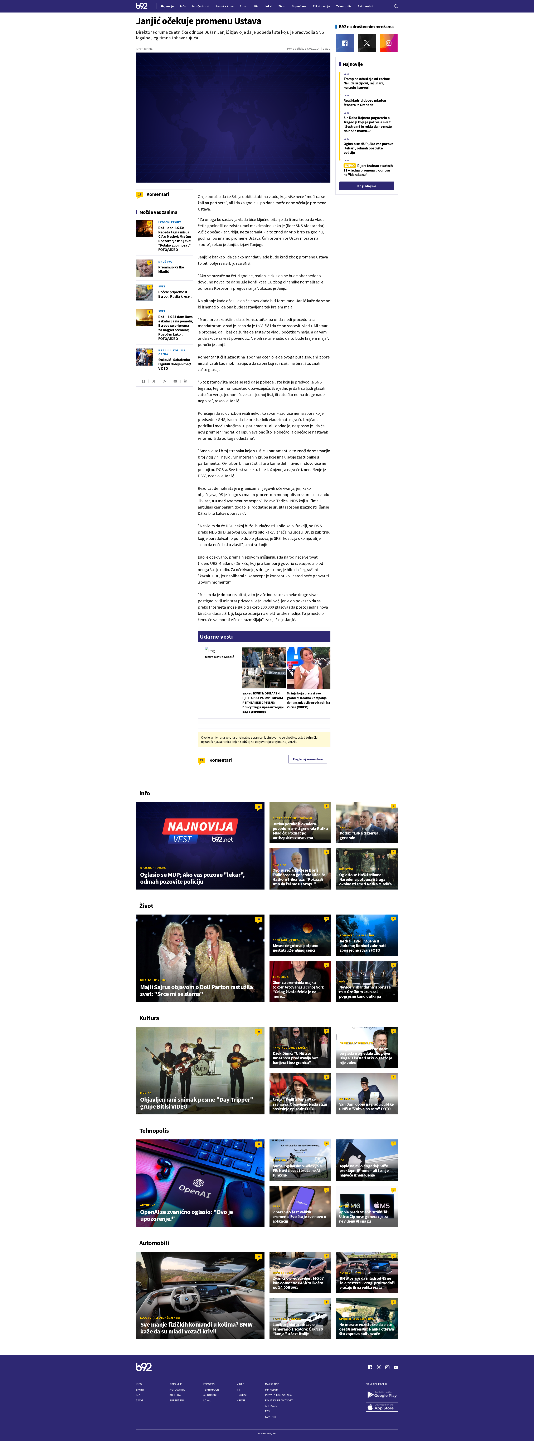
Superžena (177, 1400)
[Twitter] (367, 43)
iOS (342, 1160)
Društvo (165, 261)
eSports (209, 1384)
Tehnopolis (211, 1389)
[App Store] (382, 1407)
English (242, 1395)
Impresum (271, 1389)
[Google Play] (382, 1395)
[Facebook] (345, 43)
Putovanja (177, 1389)
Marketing (272, 1384)
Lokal (207, 1400)
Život (140, 1400)
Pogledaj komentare (308, 759)
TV (238, 1389)
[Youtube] (396, 1367)
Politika (279, 864)
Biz (138, 1395)
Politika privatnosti (279, 1400)
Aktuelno (347, 1098)
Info (139, 1384)
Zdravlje (176, 1384)
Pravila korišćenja (278, 1395)
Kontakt (271, 1416)
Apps (276, 1206)
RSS (267, 1411)
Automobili (211, 1395)
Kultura (175, 1395)
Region (345, 827)
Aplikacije (272, 1406)
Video (241, 1384)
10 (149, 351)
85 (149, 262)
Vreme (241, 1400)
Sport (140, 1389)
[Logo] (141, 6)
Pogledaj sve (366, 186)
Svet (162, 286)
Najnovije (167, 6)
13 (201, 760)
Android (279, 1160)
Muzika (145, 1093)
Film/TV (278, 1094)
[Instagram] (389, 43)
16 (149, 222)
